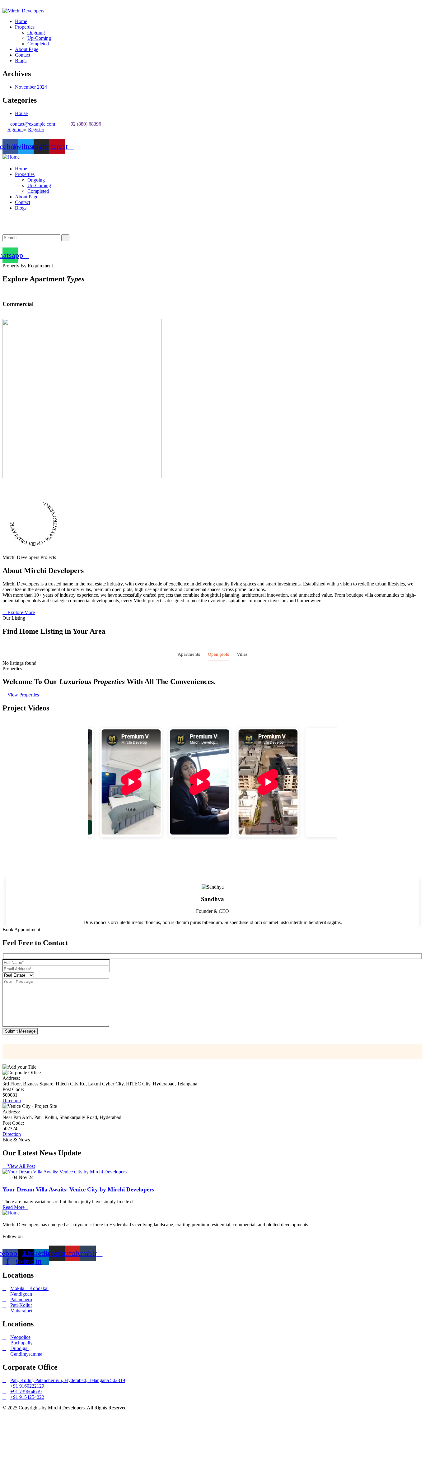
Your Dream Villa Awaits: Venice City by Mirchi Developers (78, 1189)
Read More (13, 1207)
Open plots (218, 654)
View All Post (20, 1166)
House (21, 113)
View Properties (22, 694)
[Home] (11, 157)
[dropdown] (4, 5)
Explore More (20, 612)
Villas (242, 654)
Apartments (189, 654)
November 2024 (31, 87)
